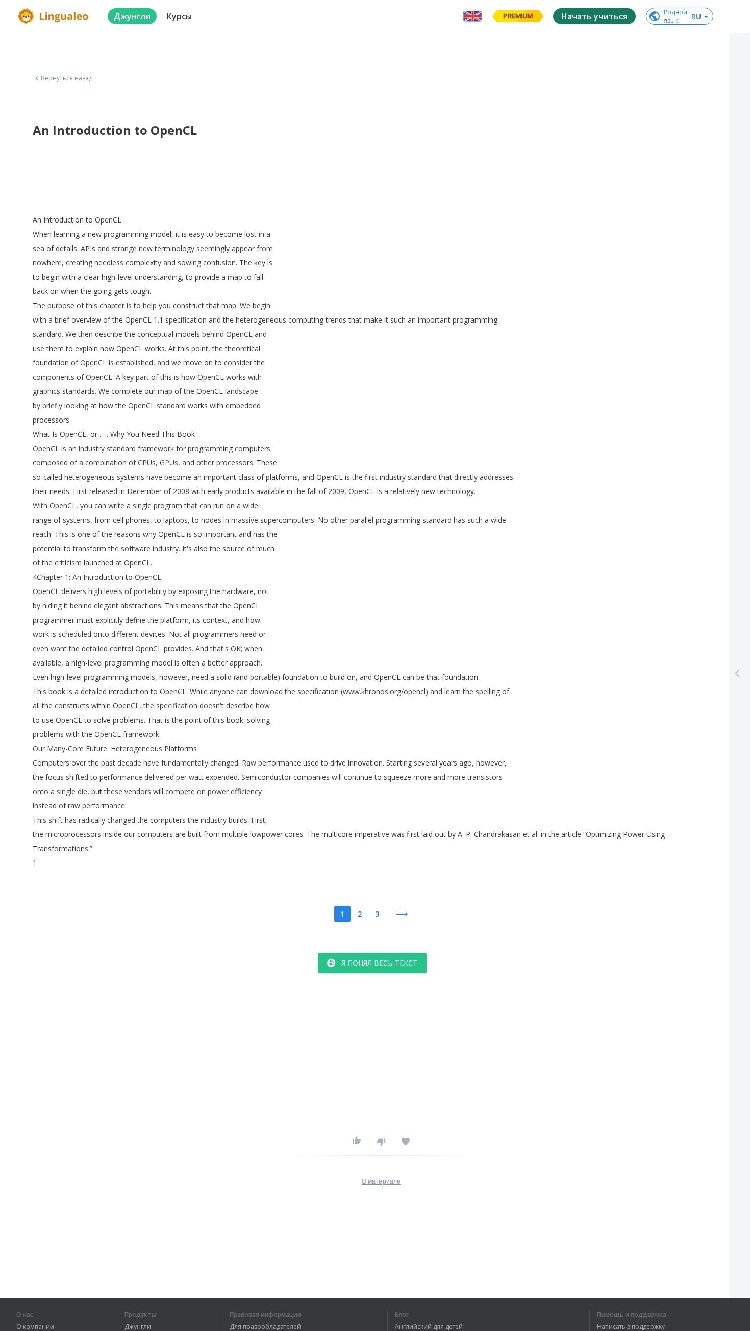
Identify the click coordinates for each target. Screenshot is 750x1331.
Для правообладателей (265, 1327)
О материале (381, 1181)
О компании (35, 1327)
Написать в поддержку (631, 1327)
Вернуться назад (67, 78)
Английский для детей (429, 1327)
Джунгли (137, 1327)
